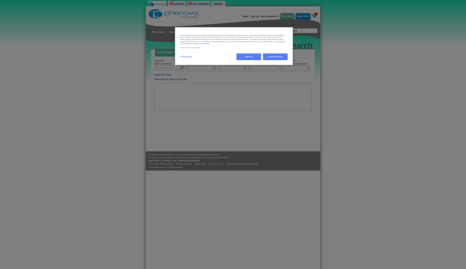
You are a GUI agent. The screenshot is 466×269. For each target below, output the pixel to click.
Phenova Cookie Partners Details (190, 48)
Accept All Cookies (275, 56)
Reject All (248, 56)
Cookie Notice (204, 43)
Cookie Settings (186, 56)
